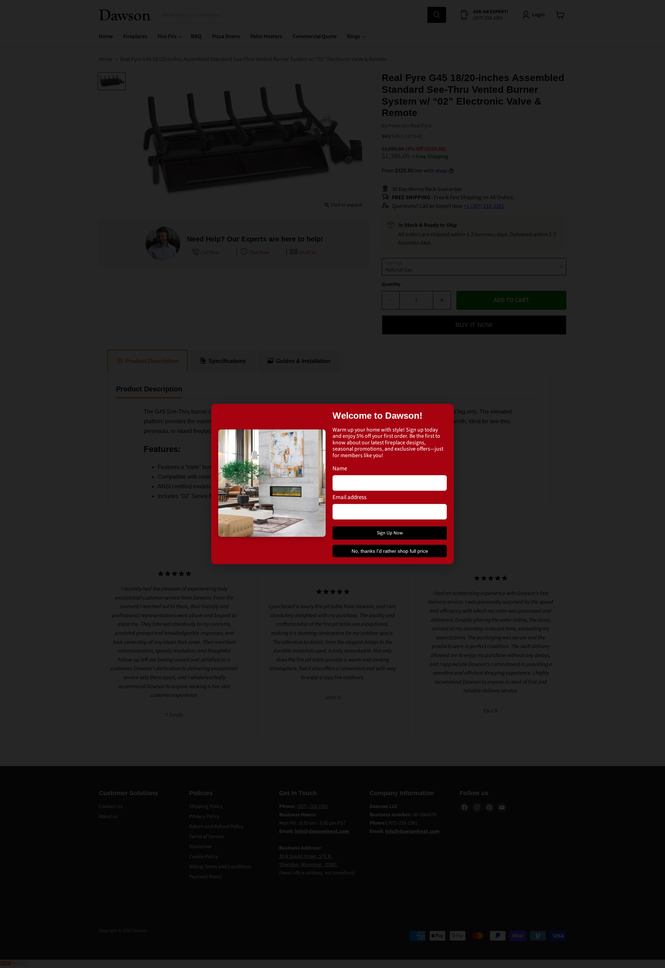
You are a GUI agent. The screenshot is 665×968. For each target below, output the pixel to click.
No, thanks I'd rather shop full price (390, 551)
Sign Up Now (390, 533)
